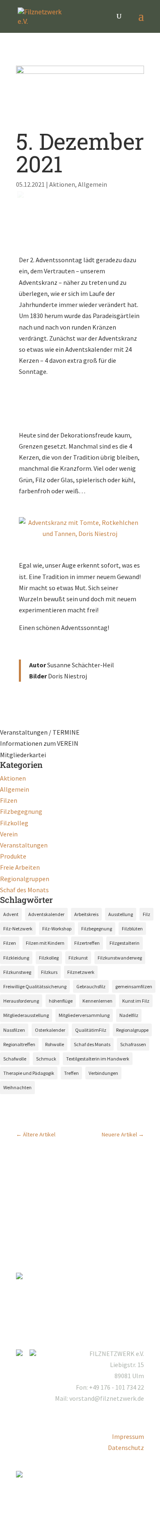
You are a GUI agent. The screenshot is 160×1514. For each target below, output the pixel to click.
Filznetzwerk (80, 972)
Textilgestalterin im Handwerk (97, 1059)
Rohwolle (54, 1044)
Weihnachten (17, 1087)
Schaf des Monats (24, 890)
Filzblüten (132, 928)
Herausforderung (21, 1001)
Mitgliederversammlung (84, 1015)
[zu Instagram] (22, 1353)
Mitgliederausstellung (26, 1015)
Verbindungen (103, 1073)
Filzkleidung (16, 958)
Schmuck (46, 1059)
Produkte (13, 856)
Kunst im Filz (135, 1001)
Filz (146, 914)
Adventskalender (46, 914)
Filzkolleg (14, 823)
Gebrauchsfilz (90, 986)
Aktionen (62, 184)
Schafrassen (133, 1044)
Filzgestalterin (124, 943)
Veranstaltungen (24, 845)
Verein (9, 834)
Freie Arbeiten (20, 867)
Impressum (128, 1436)
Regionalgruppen (24, 879)
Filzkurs (49, 972)
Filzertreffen (87, 943)
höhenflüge (61, 1001)
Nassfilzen (14, 1030)
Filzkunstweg (17, 972)
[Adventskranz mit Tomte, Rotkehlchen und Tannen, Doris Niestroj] (80, 533)
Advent (10, 914)
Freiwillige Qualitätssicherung (34, 986)
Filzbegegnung (21, 811)
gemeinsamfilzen (133, 986)
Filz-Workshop (56, 928)
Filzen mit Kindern (45, 943)
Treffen (71, 1073)
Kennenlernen (97, 1001)
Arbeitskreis (86, 914)
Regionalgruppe (132, 1030)
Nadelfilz (128, 1015)
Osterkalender (50, 1030)
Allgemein (92, 184)
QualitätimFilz (90, 1030)
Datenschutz (126, 1447)
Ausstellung (120, 914)
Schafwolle (14, 1059)
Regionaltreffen (19, 1044)
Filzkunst (78, 958)
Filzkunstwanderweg (120, 958)
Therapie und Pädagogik (28, 1073)
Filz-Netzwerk (17, 928)
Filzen (8, 800)
